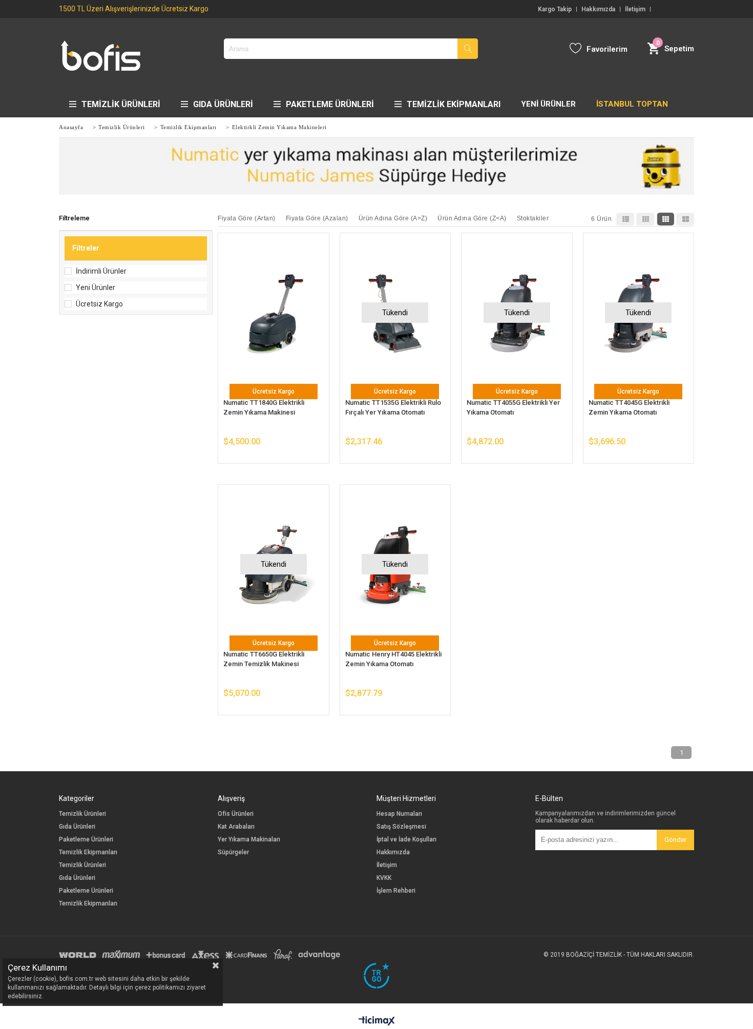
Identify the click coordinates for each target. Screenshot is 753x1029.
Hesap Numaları (399, 814)
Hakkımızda (598, 9)
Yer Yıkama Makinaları (249, 839)
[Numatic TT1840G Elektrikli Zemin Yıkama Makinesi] (273, 313)
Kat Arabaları (236, 827)
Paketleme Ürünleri (330, 104)
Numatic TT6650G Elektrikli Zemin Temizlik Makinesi (263, 659)
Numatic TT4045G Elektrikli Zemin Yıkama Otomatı (629, 407)
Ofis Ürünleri (236, 814)
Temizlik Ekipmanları (453, 104)
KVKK (383, 878)
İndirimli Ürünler (101, 271)
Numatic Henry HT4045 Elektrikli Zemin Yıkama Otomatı (393, 659)
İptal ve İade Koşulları (406, 839)
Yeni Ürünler (95, 287)
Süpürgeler (233, 852)
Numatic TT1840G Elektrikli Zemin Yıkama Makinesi (263, 407)
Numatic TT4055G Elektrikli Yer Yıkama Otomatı (513, 407)
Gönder (675, 839)
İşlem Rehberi (395, 891)
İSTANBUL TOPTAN (632, 104)
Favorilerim (607, 49)
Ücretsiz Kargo (99, 303)
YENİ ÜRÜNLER (548, 104)
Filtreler (85, 248)
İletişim (635, 9)
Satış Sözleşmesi (401, 827)
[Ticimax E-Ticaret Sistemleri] (377, 1021)
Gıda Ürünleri (223, 104)
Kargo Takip (555, 9)
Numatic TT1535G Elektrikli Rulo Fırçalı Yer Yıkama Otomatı (393, 407)
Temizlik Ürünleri (120, 104)
